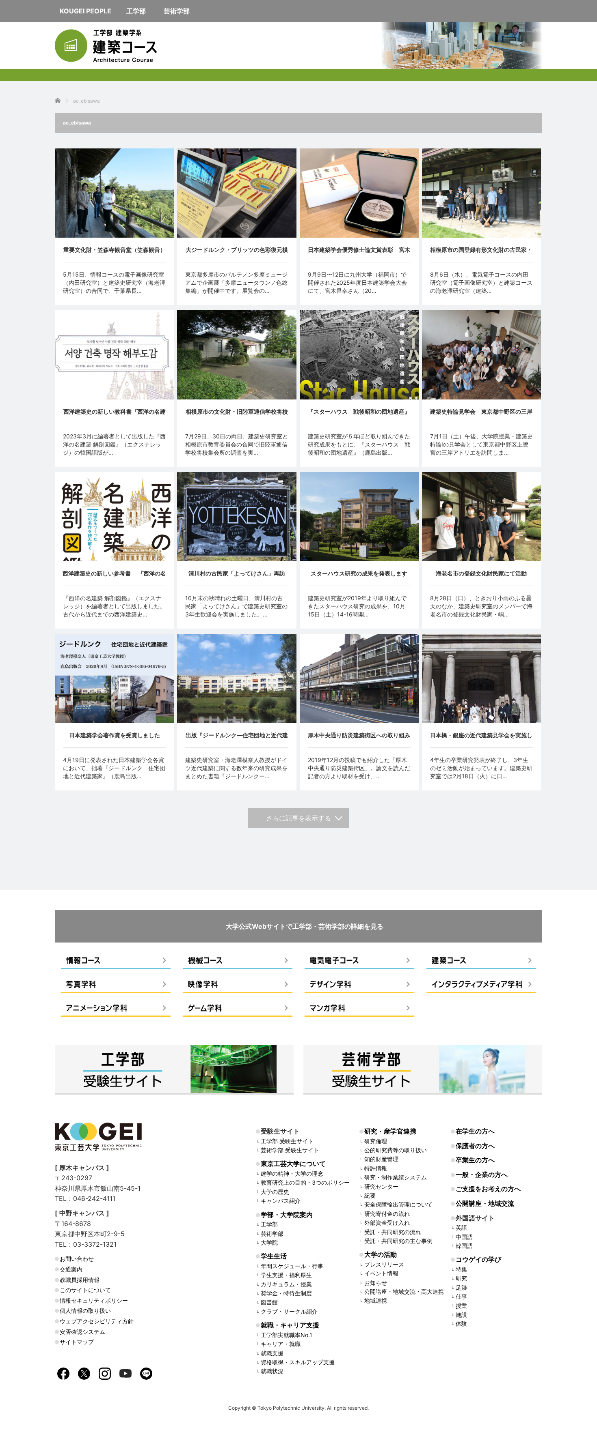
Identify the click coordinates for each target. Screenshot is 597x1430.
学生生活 (274, 1256)
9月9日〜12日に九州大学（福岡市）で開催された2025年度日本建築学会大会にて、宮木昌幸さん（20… (357, 282)
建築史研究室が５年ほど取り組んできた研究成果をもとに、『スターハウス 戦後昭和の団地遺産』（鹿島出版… (359, 444)
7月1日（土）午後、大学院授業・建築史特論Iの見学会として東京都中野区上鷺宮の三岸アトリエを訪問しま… (481, 444)
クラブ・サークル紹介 (289, 1311)
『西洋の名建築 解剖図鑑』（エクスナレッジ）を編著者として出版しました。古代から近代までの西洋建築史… (114, 606)
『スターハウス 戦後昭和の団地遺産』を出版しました (359, 416)
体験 (461, 1323)
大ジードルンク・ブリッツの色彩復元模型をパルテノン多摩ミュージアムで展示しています (237, 254)
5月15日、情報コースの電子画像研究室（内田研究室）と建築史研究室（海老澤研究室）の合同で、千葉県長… (114, 282)
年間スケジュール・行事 (292, 1266)
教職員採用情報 (80, 1279)
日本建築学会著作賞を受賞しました (114, 735)
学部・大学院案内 (287, 1215)
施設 (461, 1314)
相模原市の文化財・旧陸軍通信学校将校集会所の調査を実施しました (237, 416)
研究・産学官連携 (390, 1131)
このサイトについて (85, 1289)
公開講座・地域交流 (485, 1203)
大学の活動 (380, 1254)
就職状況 (272, 1371)
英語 (461, 1227)
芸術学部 (272, 1233)
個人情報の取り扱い (85, 1310)
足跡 (461, 1287)
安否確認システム (82, 1331)
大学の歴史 (275, 1191)
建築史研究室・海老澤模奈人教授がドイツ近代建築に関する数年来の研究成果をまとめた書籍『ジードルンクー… (236, 767)
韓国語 (464, 1245)
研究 (461, 1278)
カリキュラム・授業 (286, 1284)
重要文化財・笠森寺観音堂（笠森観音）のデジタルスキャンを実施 (114, 254)
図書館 (269, 1302)
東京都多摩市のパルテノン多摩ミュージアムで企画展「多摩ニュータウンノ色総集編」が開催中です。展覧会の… (236, 282)
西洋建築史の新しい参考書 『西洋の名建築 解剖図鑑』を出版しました (114, 578)
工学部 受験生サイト (287, 1141)
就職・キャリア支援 (290, 1325)
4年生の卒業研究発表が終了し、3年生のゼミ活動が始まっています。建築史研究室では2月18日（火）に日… (481, 767)
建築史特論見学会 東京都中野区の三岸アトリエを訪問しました (481, 416)
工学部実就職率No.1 (286, 1334)
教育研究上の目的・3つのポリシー (305, 1182)
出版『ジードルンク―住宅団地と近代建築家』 (237, 739)
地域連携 (375, 1300)
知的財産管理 (381, 1158)
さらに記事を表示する (298, 818)
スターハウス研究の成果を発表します (359, 573)
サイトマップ (77, 1341)
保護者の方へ (475, 1146)
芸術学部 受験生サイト (290, 1150)
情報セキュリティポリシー (94, 1300)
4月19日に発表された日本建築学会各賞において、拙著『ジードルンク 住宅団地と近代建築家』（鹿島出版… (114, 767)
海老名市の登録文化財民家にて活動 (481, 573)
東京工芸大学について (293, 1163)
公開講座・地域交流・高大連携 (404, 1291)
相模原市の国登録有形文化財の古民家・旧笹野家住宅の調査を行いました (481, 254)
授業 (461, 1305)
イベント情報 (381, 1273)
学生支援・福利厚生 (286, 1274)
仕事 (461, 1296)
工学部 (269, 1224)
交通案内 (71, 1269)
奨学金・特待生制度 (286, 1293)
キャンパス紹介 (281, 1200)
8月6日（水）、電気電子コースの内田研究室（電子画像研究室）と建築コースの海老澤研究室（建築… (481, 282)
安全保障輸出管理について (398, 1204)
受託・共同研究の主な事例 (398, 1240)
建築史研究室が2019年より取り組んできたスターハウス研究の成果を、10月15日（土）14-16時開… (357, 606)
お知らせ (375, 1282)
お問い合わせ (77, 1258)
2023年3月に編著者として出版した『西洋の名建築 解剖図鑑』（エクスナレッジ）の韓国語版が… (114, 444)
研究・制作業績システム (395, 1177)
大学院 (269, 1242)
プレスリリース (384, 1264)
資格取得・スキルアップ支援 (298, 1362)
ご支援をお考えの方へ (488, 1189)
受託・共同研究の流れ (392, 1231)
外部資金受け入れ (387, 1222)
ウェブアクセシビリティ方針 (97, 1321)
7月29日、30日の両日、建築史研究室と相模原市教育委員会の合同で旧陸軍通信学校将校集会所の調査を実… (236, 444)
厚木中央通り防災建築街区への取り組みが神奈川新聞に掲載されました (359, 739)
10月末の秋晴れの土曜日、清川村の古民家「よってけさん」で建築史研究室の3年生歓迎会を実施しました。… (236, 606)
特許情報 (375, 1168)
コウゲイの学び (478, 1259)
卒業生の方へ (475, 1160)
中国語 (464, 1236)
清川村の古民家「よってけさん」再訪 (236, 573)
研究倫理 (375, 1141)
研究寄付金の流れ (387, 1213)
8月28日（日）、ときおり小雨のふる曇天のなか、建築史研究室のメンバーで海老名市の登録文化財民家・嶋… (481, 606)
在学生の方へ (475, 1131)
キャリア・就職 (281, 1343)
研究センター (381, 1186)
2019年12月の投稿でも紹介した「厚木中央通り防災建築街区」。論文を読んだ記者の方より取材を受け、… (359, 767)
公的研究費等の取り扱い (395, 1150)
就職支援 (272, 1353)
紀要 (370, 1195)
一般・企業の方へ (482, 1174)
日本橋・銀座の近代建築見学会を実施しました (481, 739)
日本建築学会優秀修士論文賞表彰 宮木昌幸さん (359, 254)
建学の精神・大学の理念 (292, 1173)
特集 (461, 1269)
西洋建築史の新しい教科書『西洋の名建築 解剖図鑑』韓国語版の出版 (114, 416)
